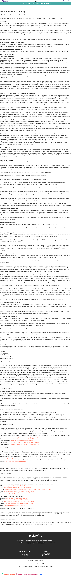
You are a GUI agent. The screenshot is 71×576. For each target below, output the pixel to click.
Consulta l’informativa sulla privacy (35, 568)
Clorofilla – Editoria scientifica (47, 539)
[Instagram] (31, 563)
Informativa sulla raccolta (8, 574)
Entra (63, 1)
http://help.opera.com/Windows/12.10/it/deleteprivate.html (19, 501)
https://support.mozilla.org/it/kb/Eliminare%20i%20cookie (19, 500)
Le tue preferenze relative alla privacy (28, 574)
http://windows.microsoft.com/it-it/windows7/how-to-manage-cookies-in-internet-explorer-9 (28, 489)
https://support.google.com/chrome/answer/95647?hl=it (19, 493)
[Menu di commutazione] (36, 1)
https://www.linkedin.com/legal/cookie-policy (22, 440)
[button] (69, 1)
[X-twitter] (40, 563)
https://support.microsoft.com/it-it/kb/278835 (16, 498)
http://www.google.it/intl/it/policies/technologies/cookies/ (25, 442)
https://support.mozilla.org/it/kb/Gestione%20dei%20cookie (19, 491)
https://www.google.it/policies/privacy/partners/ (16, 458)
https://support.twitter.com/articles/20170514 (22, 439)
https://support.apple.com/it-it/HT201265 (14, 486)
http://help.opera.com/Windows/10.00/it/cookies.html (17, 487)
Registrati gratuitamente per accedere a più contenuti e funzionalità (35, 3)
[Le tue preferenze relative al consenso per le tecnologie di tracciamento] (2, 573)
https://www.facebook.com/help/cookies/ (27, 437)
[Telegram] (37, 563)
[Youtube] (43, 563)
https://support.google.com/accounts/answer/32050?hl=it (19, 503)
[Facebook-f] (28, 563)
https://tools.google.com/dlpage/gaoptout (15, 461)
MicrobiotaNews (44, 546)
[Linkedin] (34, 563)
